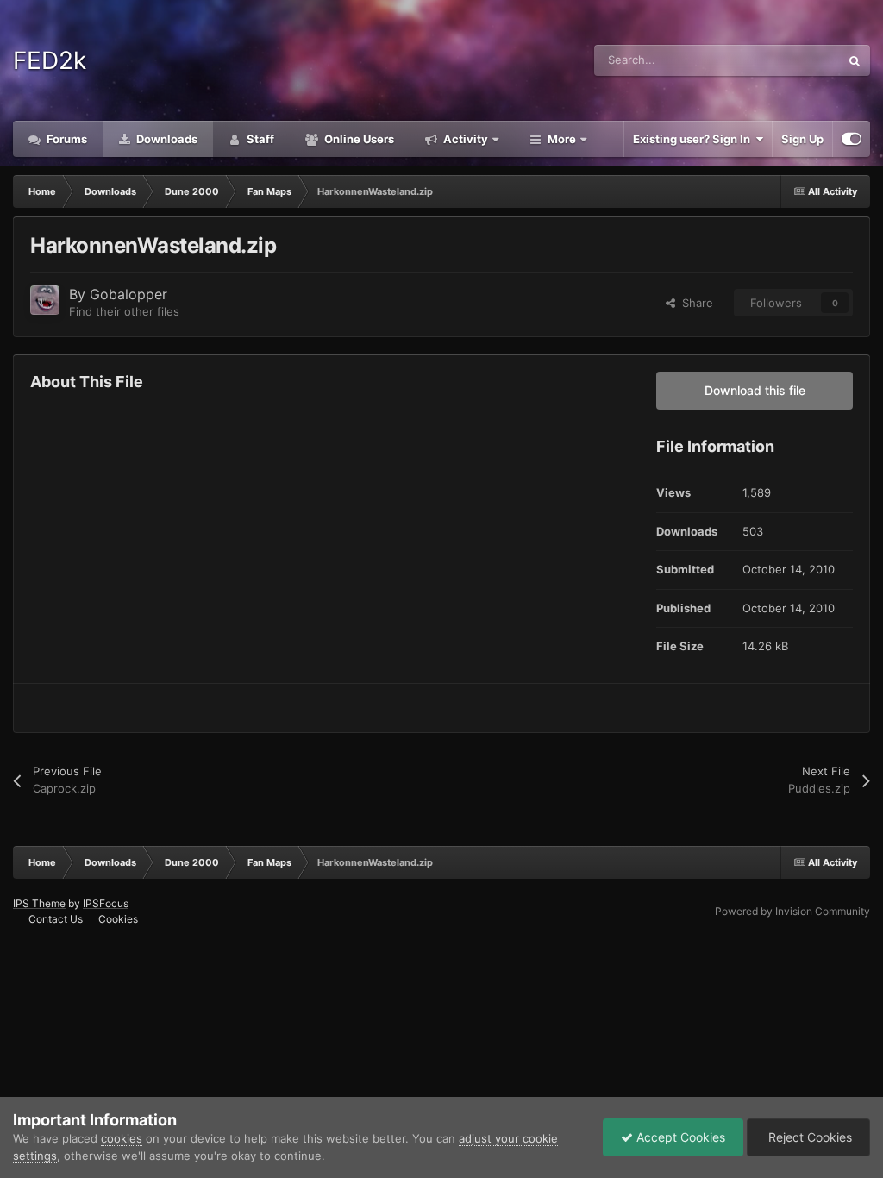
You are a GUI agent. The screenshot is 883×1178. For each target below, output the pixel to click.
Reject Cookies (808, 1137)
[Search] (854, 60)
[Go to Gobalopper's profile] (44, 300)
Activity (464, 139)
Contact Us (55, 918)
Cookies (118, 918)
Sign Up (802, 139)
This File (795, 59)
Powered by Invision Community (792, 911)
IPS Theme (39, 903)
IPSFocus (105, 903)
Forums (65, 139)
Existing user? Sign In (694, 139)
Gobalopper (128, 294)
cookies (121, 1138)
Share (694, 303)
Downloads (165, 139)
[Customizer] (851, 139)
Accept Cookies (679, 1137)
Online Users (358, 139)
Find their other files (124, 311)
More (562, 139)
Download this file (755, 390)
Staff (259, 139)
